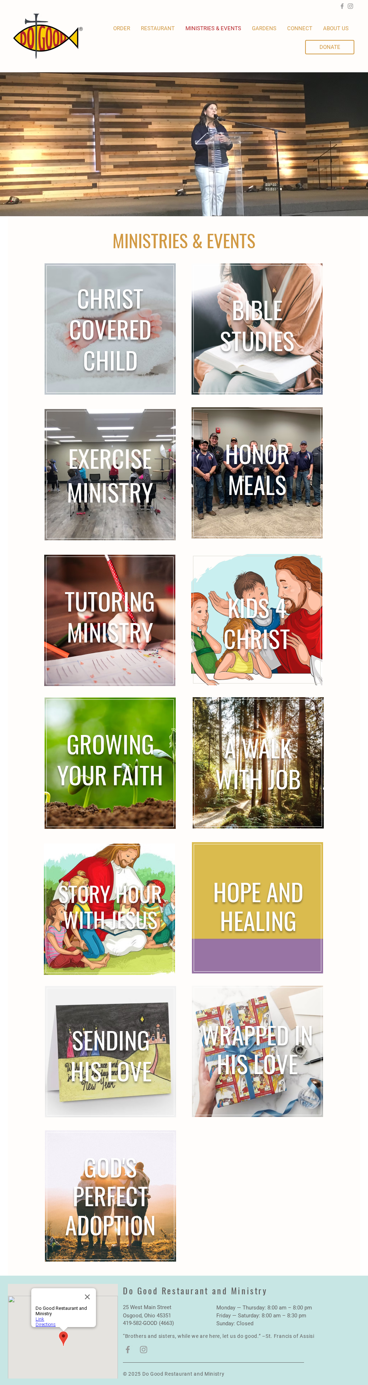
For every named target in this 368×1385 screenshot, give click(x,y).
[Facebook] (342, 6)
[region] (110, 329)
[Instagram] (350, 6)
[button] (264, 28)
